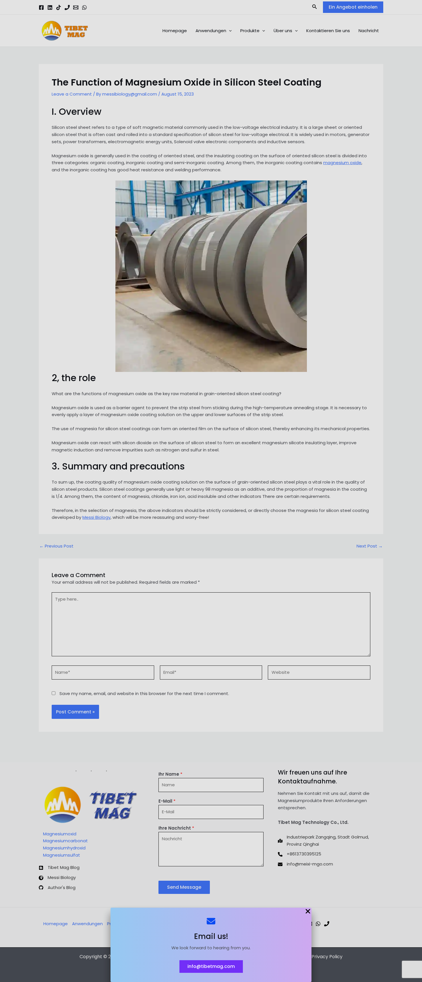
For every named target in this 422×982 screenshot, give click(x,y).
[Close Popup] (307, 912)
